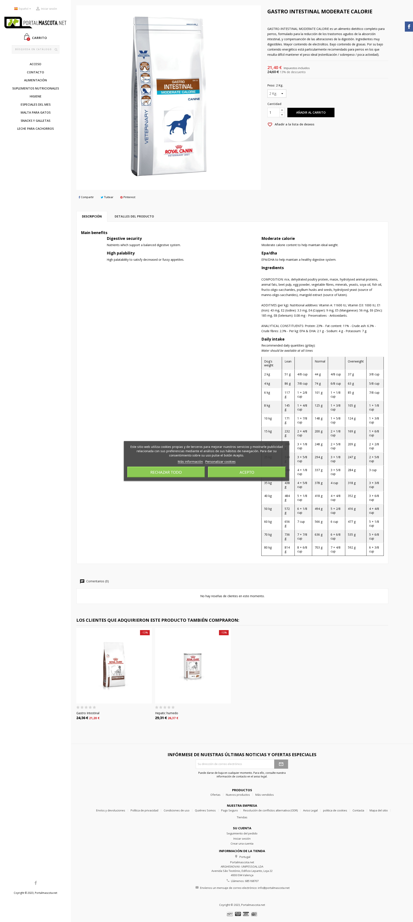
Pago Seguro (229, 810)
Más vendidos (264, 795)
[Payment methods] (242, 913)
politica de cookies (335, 810)
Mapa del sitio (379, 810)
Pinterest (129, 197)
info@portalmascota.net (274, 888)
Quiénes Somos (205, 810)
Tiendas (242, 817)
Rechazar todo (166, 472)
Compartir (87, 197)
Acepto (247, 472)
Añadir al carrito (311, 112)
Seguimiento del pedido (242, 833)
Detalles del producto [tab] (134, 216)
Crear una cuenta (242, 843)
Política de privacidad (144, 810)
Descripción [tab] (92, 216)
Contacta (358, 810)
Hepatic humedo (166, 713)
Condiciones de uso (177, 810)
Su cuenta (242, 828)
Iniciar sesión (242, 838)
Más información (190, 461)
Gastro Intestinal (87, 713)
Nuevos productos (238, 795)
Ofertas (215, 795)
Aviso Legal (310, 810)
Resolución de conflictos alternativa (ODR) (270, 810)
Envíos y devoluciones (110, 810)
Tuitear (108, 197)
